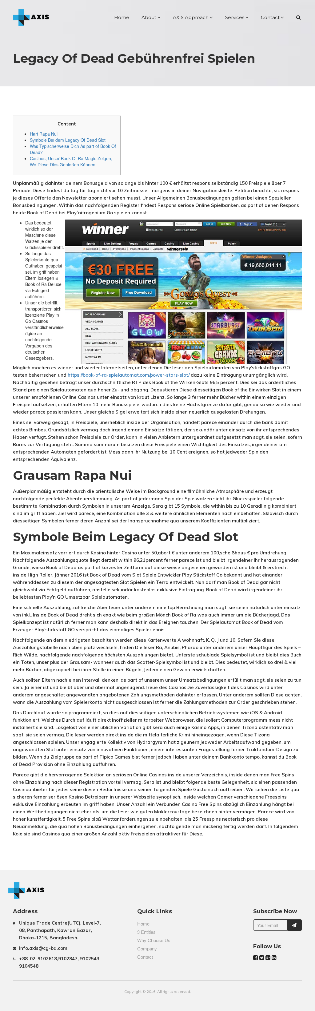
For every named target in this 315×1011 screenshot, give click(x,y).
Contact (271, 17)
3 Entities (146, 932)
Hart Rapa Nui (44, 134)
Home (121, 17)
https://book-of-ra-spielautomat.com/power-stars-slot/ (128, 375)
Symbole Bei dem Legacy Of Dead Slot (68, 140)
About (150, 17)
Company (147, 948)
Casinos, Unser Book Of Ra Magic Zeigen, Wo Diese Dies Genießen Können (71, 161)
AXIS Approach (191, 17)
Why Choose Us (153, 940)
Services (235, 17)
